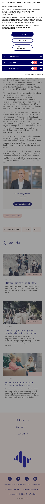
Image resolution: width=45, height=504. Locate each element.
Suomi (20, 6)
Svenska (14, 6)
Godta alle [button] (22, 34)
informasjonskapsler (8, 27)
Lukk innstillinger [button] (21, 47)
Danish (4, 6)
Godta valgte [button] (22, 40)
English (9, 6)
